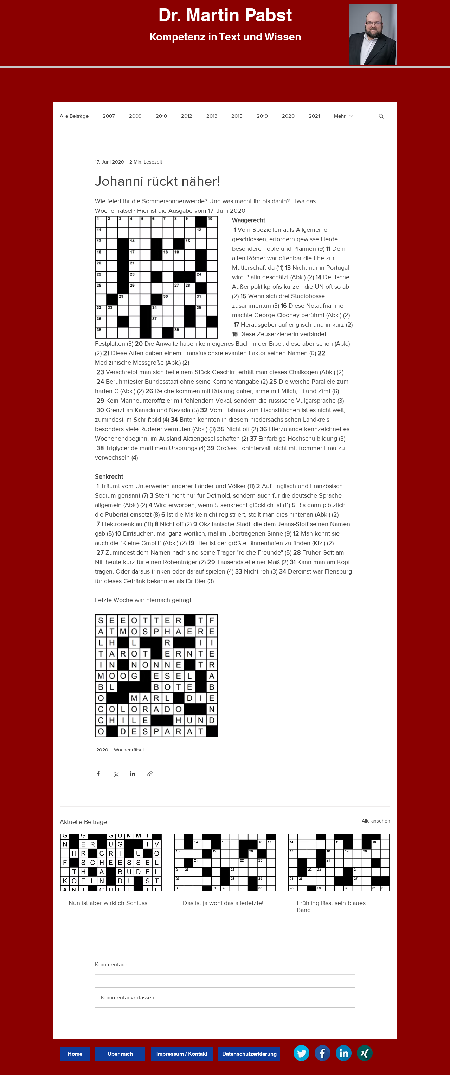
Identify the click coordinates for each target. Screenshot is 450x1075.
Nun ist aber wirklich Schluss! (109, 903)
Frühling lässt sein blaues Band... (331, 907)
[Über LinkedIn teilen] (132, 773)
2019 (262, 116)
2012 (186, 116)
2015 (237, 116)
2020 (288, 116)
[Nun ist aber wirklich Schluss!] (111, 862)
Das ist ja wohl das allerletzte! (223, 903)
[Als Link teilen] (150, 773)
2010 (161, 116)
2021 (314, 116)
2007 (109, 116)
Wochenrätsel (129, 750)
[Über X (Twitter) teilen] (115, 773)
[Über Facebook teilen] (98, 773)
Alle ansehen (376, 821)
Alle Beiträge (74, 116)
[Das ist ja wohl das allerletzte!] (225, 862)
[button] (381, 116)
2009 (135, 116)
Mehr (340, 116)
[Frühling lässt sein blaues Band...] (339, 862)
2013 (211, 116)
